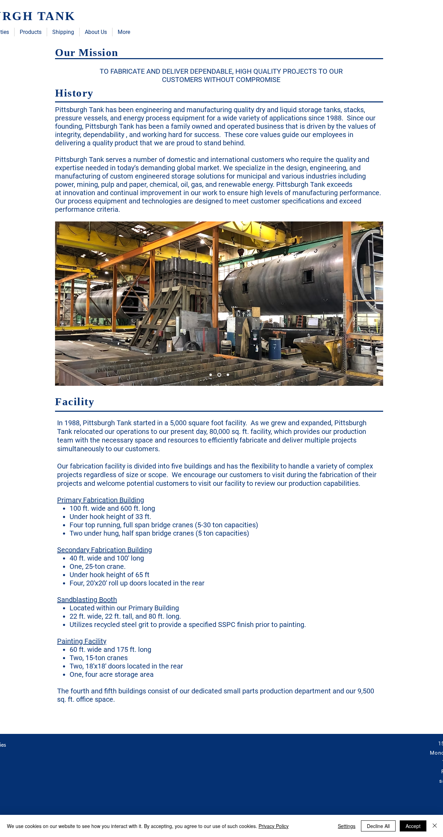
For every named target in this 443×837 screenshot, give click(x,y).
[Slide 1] (210, 375)
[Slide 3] (227, 375)
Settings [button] (346, 825)
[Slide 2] (218, 375)
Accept (413, 825)
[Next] (373, 303)
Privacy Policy (274, 825)
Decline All (378, 825)
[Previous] (65, 303)
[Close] (435, 825)
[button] (31, 32)
